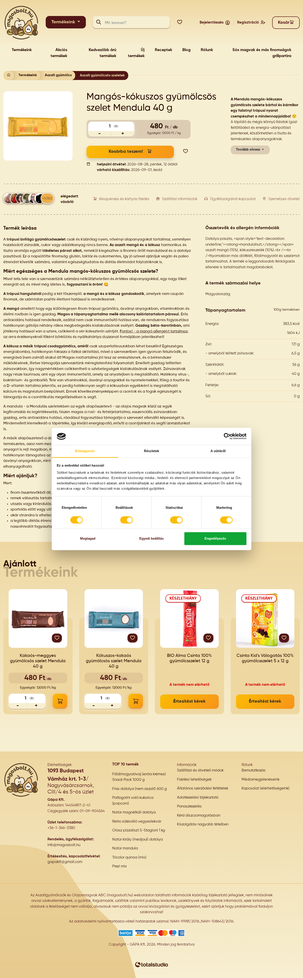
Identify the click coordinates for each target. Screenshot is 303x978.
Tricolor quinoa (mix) (129, 857)
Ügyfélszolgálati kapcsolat (233, 199)
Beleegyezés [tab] (85, 451)
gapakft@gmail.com (64, 862)
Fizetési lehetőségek (194, 779)
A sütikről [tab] (218, 451)
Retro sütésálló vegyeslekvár (136, 821)
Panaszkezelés (189, 806)
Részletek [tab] (151, 451)
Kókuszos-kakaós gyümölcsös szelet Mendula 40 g (114, 661)
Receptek (163, 50)
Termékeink (63, 22)
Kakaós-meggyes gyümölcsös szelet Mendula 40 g (38, 661)
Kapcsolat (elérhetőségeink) (265, 788)
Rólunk (207, 50)
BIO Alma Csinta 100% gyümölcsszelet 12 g (189, 658)
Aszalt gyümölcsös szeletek (102, 75)
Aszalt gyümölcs (58, 75)
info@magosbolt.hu (63, 845)
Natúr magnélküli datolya (134, 812)
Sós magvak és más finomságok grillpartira (261, 53)
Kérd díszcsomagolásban (198, 815)
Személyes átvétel (284, 199)
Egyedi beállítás (151, 538)
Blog (186, 50)
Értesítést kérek (189, 701)
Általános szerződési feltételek (202, 788)
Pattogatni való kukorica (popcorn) (132, 800)
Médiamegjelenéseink (260, 779)
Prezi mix (119, 866)
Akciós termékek (59, 53)
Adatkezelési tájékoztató (197, 797)
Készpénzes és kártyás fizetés (124, 199)
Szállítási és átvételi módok (200, 770)
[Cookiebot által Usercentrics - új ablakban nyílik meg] (227, 436)
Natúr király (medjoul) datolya (137, 839)
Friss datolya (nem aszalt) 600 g (139, 789)
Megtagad (87, 538)
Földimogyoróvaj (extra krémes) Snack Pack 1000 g (139, 777)
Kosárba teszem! (126, 151)
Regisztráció (248, 22)
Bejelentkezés (212, 22)
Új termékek (136, 53)
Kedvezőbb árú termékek (102, 53)
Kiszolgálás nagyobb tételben (202, 824)
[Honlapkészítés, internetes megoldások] (151, 964)
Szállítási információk (179, 199)
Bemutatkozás (254, 770)
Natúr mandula (125, 848)
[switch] (126, 520)
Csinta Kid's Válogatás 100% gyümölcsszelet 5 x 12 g (265, 658)
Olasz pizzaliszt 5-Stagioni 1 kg (138, 830)
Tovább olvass (248, 149)
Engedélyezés (215, 538)
